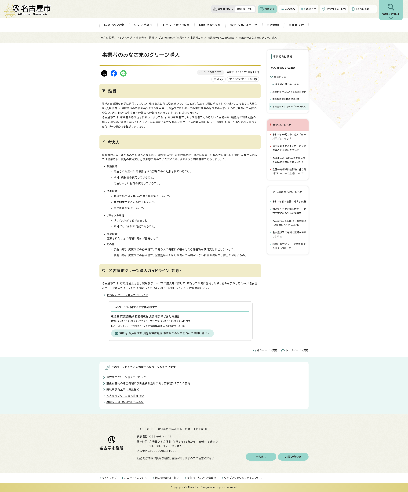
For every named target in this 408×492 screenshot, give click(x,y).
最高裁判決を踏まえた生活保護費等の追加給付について (289, 148)
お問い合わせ (293, 456)
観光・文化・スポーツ (243, 25)
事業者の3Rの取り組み (221, 38)
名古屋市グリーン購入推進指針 (125, 396)
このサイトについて (135, 478)
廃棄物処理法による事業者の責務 (289, 92)
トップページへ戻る (297, 350)
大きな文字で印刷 (241, 79)
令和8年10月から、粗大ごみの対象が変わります (289, 136)
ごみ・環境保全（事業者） (172, 38)
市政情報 (273, 25)
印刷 (216, 79)
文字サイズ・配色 (336, 9)
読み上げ (311, 9)
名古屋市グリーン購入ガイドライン (127, 295)
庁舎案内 (261, 456)
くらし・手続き (143, 25)
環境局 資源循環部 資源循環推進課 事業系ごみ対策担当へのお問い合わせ (164, 333)
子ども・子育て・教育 (175, 25)
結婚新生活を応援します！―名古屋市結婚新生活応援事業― (289, 211)
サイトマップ (109, 478)
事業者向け (296, 25)
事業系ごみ (196, 38)
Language (363, 9)
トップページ (124, 38)
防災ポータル (244, 9)
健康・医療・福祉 (210, 25)
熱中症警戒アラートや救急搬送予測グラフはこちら (289, 246)
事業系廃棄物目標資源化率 (286, 99)
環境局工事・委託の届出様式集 (125, 402)
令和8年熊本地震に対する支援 (289, 201)
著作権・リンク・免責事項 (201, 478)
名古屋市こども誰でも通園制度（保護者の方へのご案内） (289, 223)
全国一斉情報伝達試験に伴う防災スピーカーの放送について (289, 171)
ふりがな (290, 9)
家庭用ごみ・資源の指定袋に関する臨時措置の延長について (289, 160)
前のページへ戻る (267, 350)
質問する (270, 9)
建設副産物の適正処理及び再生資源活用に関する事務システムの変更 (148, 383)
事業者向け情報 (145, 38)
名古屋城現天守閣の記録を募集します (289, 234)
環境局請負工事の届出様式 (122, 389)
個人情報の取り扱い (167, 478)
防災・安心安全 (114, 25)
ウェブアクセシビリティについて (243, 478)
